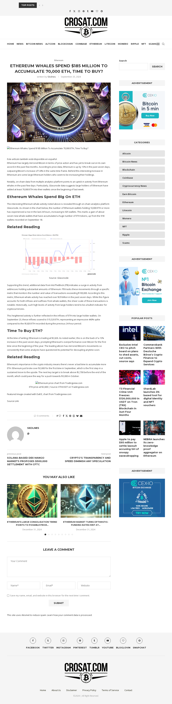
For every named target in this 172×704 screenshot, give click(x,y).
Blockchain (65, 44)
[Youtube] (92, 11)
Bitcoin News (34, 44)
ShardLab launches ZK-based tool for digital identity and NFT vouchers (152, 397)
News (20, 44)
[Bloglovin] (97, 11)
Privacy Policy (89, 690)
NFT (143, 44)
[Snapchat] (102, 11)
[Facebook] (70, 11)
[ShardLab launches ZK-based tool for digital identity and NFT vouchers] (154, 377)
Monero (123, 44)
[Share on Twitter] (67, 415)
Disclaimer (71, 690)
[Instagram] (79, 11)
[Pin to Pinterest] (70, 415)
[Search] (163, 44)
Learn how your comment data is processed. (69, 615)
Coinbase (81, 44)
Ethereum (96, 44)
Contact (128, 690)
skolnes (52, 76)
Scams (152, 44)
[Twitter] (74, 11)
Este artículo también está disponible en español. (32, 159)
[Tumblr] (87, 11)
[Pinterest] (83, 11)
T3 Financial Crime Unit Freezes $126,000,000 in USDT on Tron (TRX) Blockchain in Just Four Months (129, 402)
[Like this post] (60, 415)
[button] (39, 5)
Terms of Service (110, 690)
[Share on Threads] (74, 415)
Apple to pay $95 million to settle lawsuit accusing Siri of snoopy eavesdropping (129, 447)
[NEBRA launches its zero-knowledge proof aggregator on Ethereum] (154, 428)
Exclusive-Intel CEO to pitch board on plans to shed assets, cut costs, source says (129, 353)
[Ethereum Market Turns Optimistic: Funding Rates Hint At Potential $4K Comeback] (86, 501)
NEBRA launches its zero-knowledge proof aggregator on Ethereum (154, 447)
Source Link (13, 401)
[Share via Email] (81, 415)
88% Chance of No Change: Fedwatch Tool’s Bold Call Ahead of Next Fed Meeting (70, 5)
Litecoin (110, 44)
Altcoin (50, 44)
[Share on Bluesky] (77, 415)
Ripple (135, 44)
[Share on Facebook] (63, 415)
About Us (56, 690)
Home (10, 44)
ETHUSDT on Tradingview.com (73, 386)
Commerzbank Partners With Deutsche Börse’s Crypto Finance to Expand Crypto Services (152, 354)
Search (123, 60)
